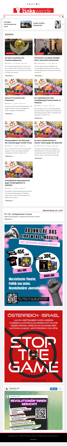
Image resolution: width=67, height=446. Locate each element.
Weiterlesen (8, 76)
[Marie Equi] (49, 24)
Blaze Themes (54, 436)
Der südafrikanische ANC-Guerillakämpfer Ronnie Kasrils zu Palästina (47, 100)
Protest (8, 176)
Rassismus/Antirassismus (52, 93)
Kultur (8, 93)
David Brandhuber (41, 63)
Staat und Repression (17, 93)
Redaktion (9, 63)
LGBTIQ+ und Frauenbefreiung (14, 136)
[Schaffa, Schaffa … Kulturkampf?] (17, 24)
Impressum (33, 439)
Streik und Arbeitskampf (42, 136)
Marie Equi (57, 24)
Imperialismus (10, 53)
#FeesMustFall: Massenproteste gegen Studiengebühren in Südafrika (17, 182)
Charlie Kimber (40, 146)
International (40, 53)
